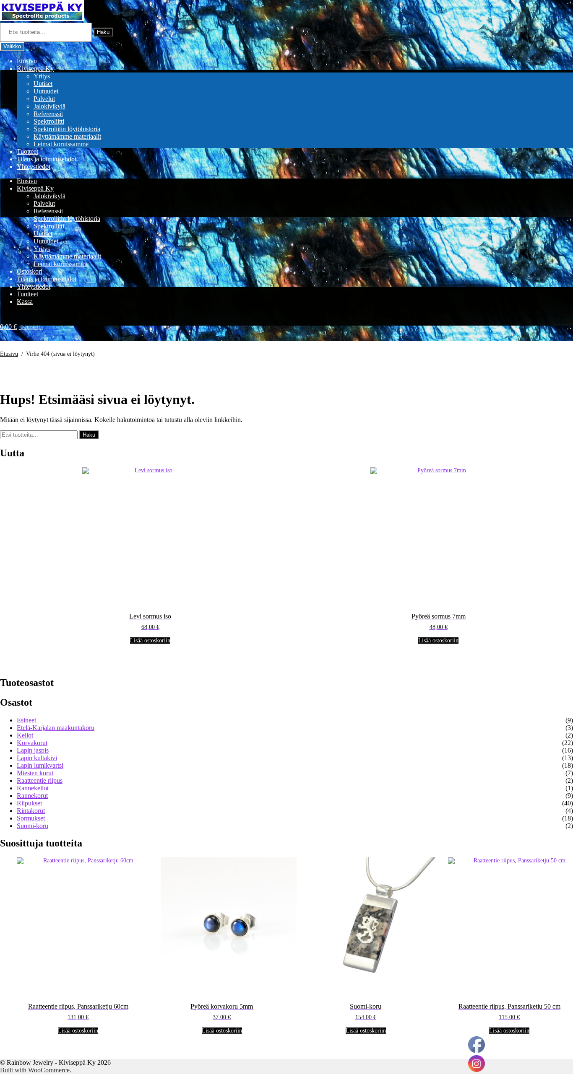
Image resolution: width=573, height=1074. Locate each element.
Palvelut (44, 98)
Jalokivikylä (49, 106)
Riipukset (29, 803)
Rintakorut (31, 810)
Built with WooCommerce (35, 1070)
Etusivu (27, 61)
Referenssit (48, 113)
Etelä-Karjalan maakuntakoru (55, 727)
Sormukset (31, 818)
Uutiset (43, 83)
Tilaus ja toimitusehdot (46, 159)
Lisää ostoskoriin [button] (150, 640)
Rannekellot (33, 788)
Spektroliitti (49, 121)
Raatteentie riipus (40, 780)
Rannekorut (32, 795)
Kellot (25, 735)
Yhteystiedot (33, 166)
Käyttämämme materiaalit (67, 136)
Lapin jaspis (33, 750)
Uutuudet (46, 91)
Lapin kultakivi (37, 757)
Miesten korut (35, 772)
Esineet (26, 720)
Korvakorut (32, 742)
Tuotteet (27, 151)
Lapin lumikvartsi (40, 765)
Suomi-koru (32, 825)
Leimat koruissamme (61, 144)
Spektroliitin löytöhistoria (67, 128)
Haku (103, 32)
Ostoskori (29, 271)
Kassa (25, 301)
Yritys (42, 76)
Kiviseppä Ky (35, 68)
